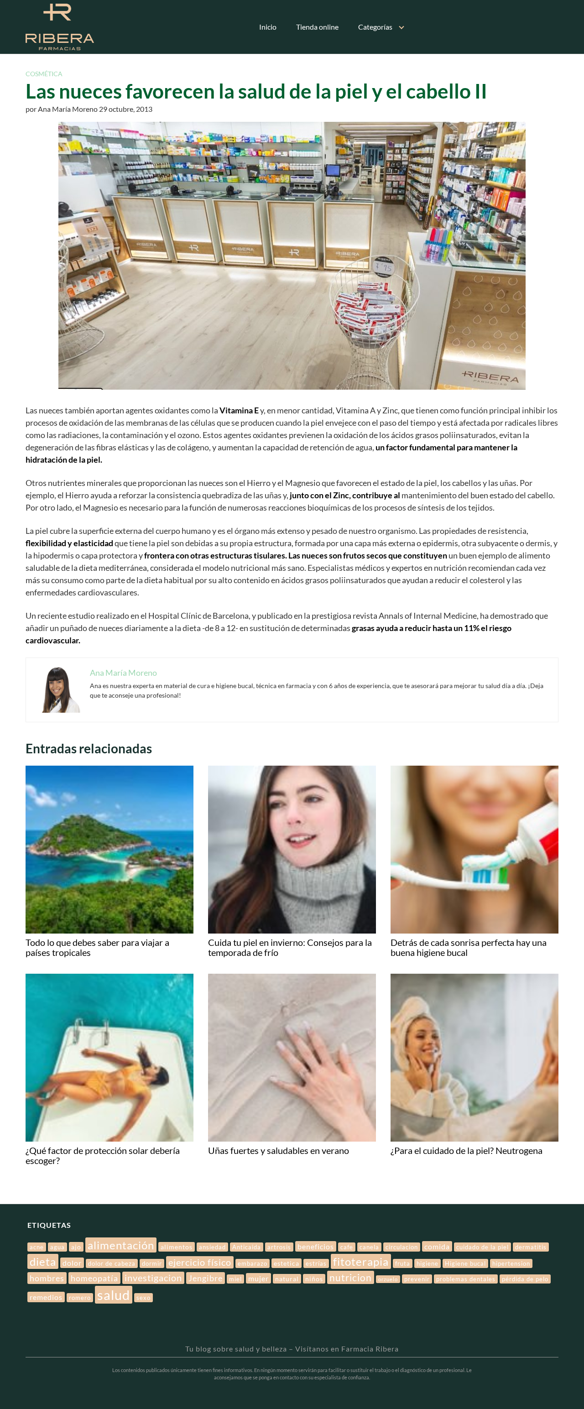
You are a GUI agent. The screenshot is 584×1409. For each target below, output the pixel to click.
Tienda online (317, 26)
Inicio (267, 26)
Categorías (375, 26)
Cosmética (44, 74)
